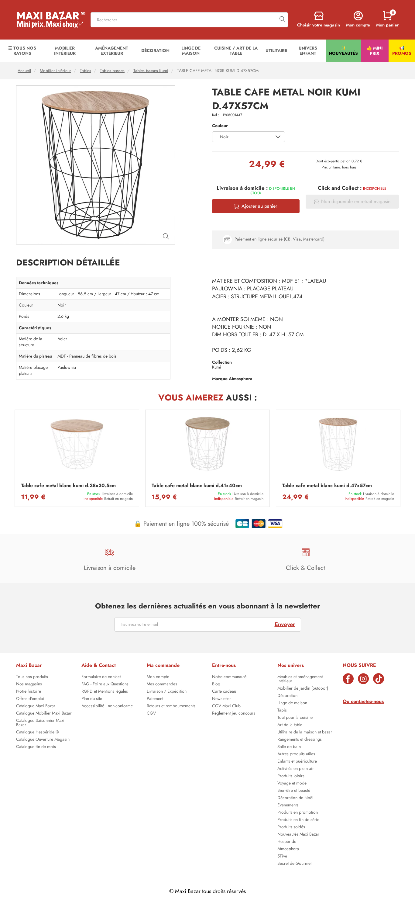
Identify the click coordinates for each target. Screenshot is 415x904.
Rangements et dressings (299, 739)
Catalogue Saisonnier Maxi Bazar (40, 723)
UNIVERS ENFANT (308, 50)
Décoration (287, 696)
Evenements (287, 805)
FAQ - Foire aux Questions (105, 684)
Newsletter (221, 699)
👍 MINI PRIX (374, 50)
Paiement (155, 699)
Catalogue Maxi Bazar (35, 706)
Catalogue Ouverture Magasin (43, 739)
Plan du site (91, 699)
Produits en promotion (297, 812)
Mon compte (158, 677)
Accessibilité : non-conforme (107, 706)
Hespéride (286, 842)
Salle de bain (289, 747)
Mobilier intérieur (55, 71)
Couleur (220, 125)
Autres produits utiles (296, 754)
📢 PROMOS (401, 50)
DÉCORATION (155, 50)
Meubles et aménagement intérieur (300, 679)
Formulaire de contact (101, 677)
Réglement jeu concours (233, 713)
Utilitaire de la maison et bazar (304, 732)
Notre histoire (28, 691)
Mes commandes (162, 684)
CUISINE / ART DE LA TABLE (236, 50)
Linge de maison (292, 703)
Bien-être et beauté (293, 790)
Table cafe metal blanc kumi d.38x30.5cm (68, 485)
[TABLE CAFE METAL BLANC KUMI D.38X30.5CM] (77, 444)
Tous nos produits (32, 677)
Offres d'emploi (30, 699)
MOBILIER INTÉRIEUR (65, 50)
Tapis (282, 710)
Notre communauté (229, 677)
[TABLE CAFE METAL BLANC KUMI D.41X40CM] (207, 444)
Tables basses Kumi (150, 71)
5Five (282, 856)
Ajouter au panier (259, 206)
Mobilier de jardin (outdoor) (302, 688)
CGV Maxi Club (226, 706)
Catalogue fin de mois (36, 747)
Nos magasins (29, 684)
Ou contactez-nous (363, 701)
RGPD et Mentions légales (104, 691)
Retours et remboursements (171, 706)
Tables (85, 71)
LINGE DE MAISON (191, 50)
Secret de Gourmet (294, 863)
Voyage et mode (292, 783)
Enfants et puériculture (297, 761)
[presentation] (14, 458)
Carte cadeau (224, 691)
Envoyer (285, 624)
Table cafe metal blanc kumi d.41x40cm (197, 485)
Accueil (24, 71)
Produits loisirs (290, 776)
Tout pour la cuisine (295, 717)
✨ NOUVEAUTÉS (343, 50)
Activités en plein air (295, 769)
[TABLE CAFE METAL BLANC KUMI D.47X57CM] (338, 444)
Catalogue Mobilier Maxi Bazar (44, 713)
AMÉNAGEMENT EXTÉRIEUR (111, 50)
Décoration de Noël (295, 798)
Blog (216, 684)
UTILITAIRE (276, 50)
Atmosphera (288, 849)
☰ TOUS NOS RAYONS (22, 50)
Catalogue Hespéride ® (37, 732)
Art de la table (289, 725)
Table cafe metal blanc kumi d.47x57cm (327, 485)
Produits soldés (291, 827)
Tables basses (112, 71)
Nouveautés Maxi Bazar (298, 834)
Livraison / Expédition (167, 691)
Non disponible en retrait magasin (355, 201)
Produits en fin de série (298, 820)
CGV (151, 713)
